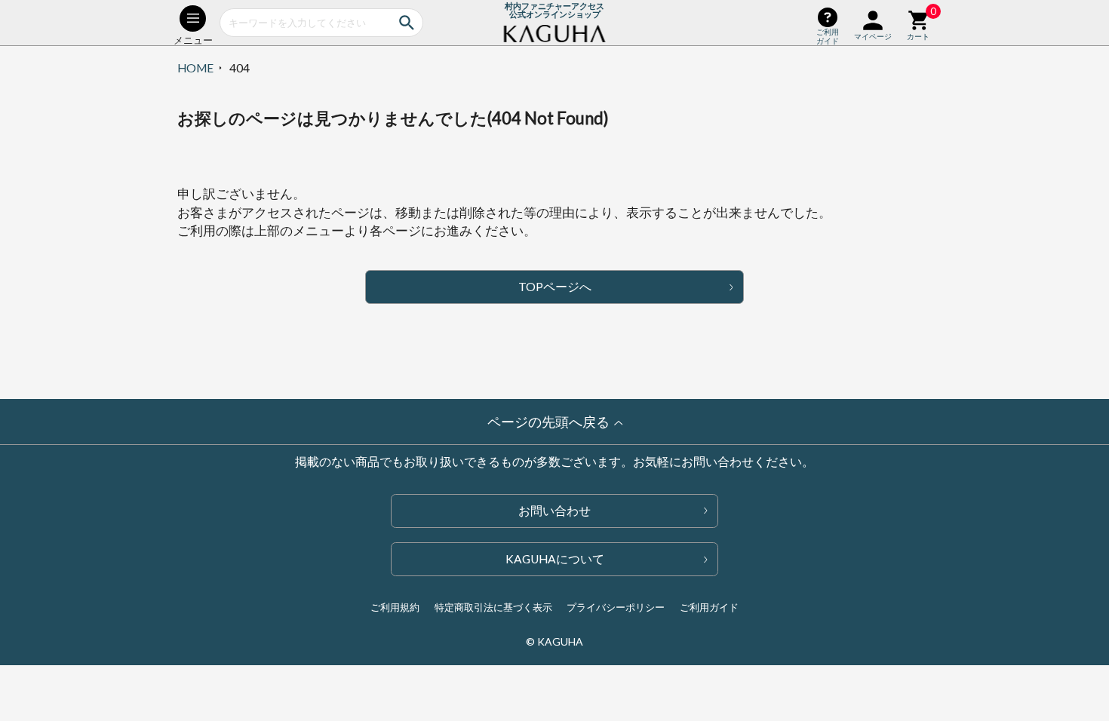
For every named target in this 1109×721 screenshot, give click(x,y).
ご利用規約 (394, 607)
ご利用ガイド (709, 607)
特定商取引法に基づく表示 (493, 607)
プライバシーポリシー (616, 607)
